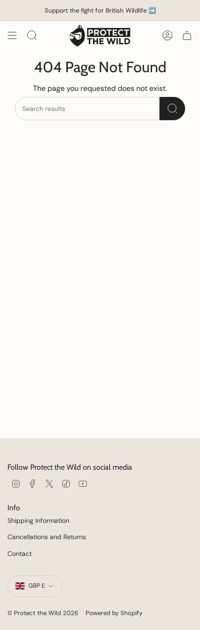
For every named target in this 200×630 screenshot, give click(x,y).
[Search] (172, 108)
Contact (19, 553)
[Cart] (187, 36)
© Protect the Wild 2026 (42, 613)
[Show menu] (12, 36)
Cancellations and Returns (46, 537)
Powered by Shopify (114, 613)
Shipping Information (38, 520)
